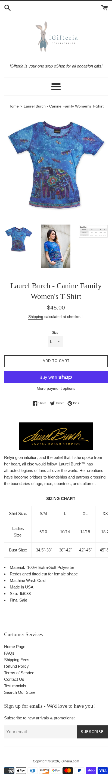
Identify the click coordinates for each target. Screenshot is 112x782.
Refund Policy (16, 666)
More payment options (56, 388)
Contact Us (14, 679)
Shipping (35, 316)
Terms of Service (19, 672)
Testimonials (15, 685)
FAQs (9, 653)
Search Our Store (19, 692)
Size (55, 333)
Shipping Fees (16, 659)
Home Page (14, 646)
